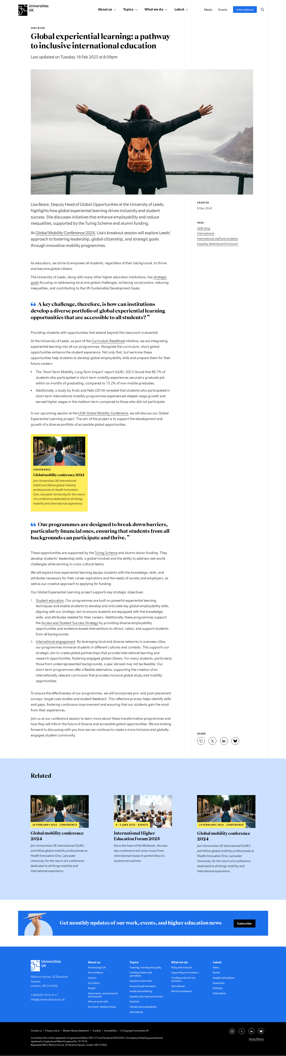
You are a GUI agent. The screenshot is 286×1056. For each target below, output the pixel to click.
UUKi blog (38, 28)
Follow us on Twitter (242, 1031)
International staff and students (217, 238)
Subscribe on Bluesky (261, 1031)
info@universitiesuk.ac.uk (48, 999)
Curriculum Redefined (108, 341)
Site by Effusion (256, 1039)
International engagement (55, 641)
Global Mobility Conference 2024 (65, 232)
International (205, 233)
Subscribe (244, 923)
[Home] (33, 10)
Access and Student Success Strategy (69, 623)
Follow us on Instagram (232, 1031)
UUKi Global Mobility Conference (103, 413)
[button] (262, 9)
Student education (50, 600)
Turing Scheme (106, 553)
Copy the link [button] (201, 741)
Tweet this (212, 741)
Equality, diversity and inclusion (217, 244)
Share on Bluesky (235, 741)
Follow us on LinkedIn (251, 1031)
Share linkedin (224, 741)
